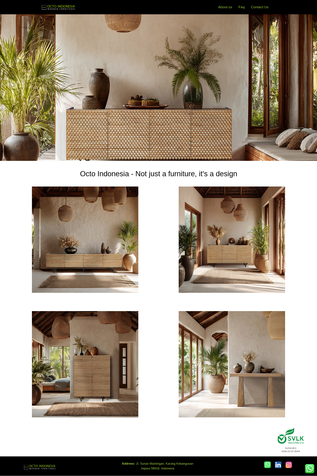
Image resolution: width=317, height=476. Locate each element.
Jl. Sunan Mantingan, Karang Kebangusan (157, 463)
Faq (241, 7)
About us (225, 7)
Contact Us (260, 7)
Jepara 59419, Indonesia (157, 468)
